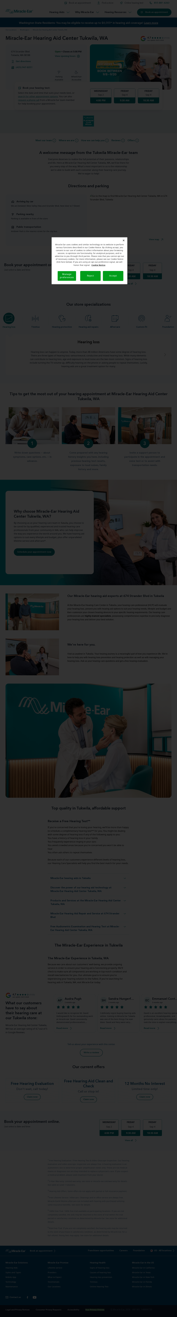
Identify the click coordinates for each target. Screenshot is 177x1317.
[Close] (124, 240)
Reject (90, 276)
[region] (89, 260)
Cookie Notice (98, 265)
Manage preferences (67, 276)
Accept (113, 276)
